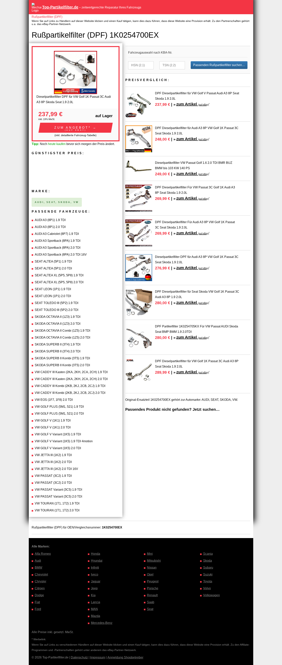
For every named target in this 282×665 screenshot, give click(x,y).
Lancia (95, 602)
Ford (38, 609)
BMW (38, 567)
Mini (150, 553)
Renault (152, 595)
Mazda (95, 616)
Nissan (152, 567)
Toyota (207, 581)
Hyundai (96, 560)
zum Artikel (192, 104)
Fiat (37, 602)
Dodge (39, 595)
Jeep (94, 588)
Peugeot (152, 581)
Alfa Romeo (43, 553)
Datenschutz (79, 657)
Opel (150, 574)
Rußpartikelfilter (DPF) (47, 16)
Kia (93, 595)
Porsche (152, 588)
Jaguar (95, 581)
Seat (150, 609)
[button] (75, 128)
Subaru (208, 567)
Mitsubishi (154, 560)
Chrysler (40, 581)
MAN (94, 609)
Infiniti (95, 567)
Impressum (97, 657)
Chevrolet (41, 574)
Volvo (207, 588)
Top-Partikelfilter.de (60, 7)
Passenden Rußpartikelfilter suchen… (219, 65)
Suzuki (208, 574)
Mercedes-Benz (101, 622)
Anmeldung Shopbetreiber (125, 657)
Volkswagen (211, 595)
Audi (38, 560)
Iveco (94, 574)
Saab (150, 602)
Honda (95, 553)
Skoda (207, 560)
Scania (208, 553)
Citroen (40, 588)
